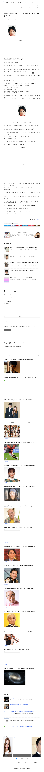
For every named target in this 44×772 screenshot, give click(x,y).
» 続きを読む (6, 373)
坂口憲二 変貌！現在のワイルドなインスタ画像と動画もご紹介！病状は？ (24, 255)
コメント (5, 305)
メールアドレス (19, 316)
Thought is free (28, 768)
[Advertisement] (22, 48)
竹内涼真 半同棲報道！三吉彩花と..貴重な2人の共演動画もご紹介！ (23, 270)
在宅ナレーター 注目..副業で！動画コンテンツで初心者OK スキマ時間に (24, 247)
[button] (4, 746)
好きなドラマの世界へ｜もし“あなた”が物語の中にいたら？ (20, 704)
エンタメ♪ (37, 216)
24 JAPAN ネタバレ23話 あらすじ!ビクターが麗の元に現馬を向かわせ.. (22, 711)
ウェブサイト (6, 321)
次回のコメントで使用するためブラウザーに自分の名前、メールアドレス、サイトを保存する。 (21, 326)
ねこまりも (38, 219)
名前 (4, 316)
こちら (13, 213)
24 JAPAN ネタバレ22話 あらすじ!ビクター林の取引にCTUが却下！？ (22, 726)
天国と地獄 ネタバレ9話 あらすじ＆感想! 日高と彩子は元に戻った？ (21, 718)
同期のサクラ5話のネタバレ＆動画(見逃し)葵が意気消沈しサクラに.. (23, 277)
